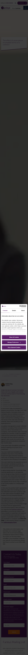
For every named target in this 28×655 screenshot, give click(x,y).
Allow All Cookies (14, 337)
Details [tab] (14, 310)
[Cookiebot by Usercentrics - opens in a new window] (19, 306)
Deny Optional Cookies (14, 347)
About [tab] (23, 310)
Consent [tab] (5, 310)
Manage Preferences (13, 342)
